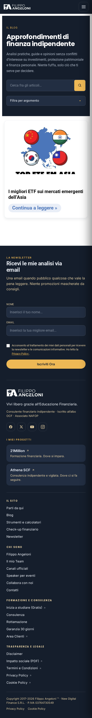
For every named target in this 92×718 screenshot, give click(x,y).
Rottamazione (16, 622)
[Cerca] (79, 85)
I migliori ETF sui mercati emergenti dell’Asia (45, 194)
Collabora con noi (19, 583)
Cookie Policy (16, 683)
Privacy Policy (20, 353)
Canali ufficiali (17, 569)
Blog (9, 515)
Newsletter (14, 537)
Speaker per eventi (20, 576)
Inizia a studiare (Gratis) (24, 608)
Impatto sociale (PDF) (22, 661)
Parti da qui (15, 508)
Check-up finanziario (22, 529)
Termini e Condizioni (22, 668)
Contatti (12, 590)
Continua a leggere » (34, 208)
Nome (10, 304)
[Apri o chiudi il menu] (84, 7)
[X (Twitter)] (21, 427)
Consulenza (15, 615)
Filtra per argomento (24, 101)
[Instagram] (43, 427)
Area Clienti (15, 636)
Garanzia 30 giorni (20, 629)
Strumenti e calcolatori (23, 522)
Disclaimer (14, 654)
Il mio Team (15, 561)
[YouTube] (32, 427)
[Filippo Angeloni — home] (17, 6)
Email (10, 322)
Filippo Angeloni (18, 554)
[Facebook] (10, 427)
